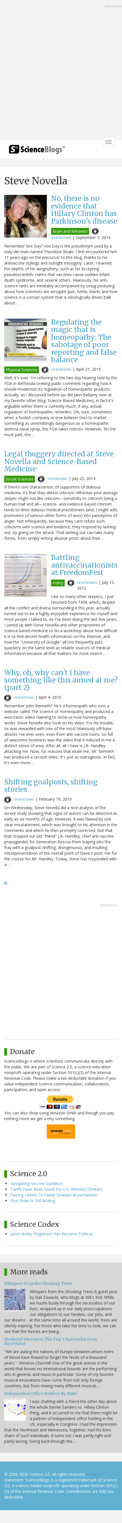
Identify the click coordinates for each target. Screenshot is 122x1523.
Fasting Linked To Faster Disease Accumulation (54, 1195)
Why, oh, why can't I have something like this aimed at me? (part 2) (61, 680)
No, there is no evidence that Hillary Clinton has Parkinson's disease (84, 209)
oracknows (61, 237)
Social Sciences (19, 479)
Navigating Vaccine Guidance (36, 1183)
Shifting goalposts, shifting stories (51, 786)
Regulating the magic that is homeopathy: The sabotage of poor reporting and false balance (84, 341)
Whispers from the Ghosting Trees (38, 1283)
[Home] (37, 151)
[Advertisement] (61, 71)
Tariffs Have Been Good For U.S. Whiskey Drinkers (56, 1189)
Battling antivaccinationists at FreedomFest (84, 565)
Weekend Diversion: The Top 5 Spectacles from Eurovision (50, 1341)
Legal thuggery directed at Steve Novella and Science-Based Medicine (59, 461)
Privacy (93, 1474)
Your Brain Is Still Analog (32, 1200)
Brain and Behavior (70, 231)
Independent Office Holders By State (40, 1393)
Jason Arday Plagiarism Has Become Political (51, 1233)
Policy (57, 583)
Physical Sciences (21, 369)
